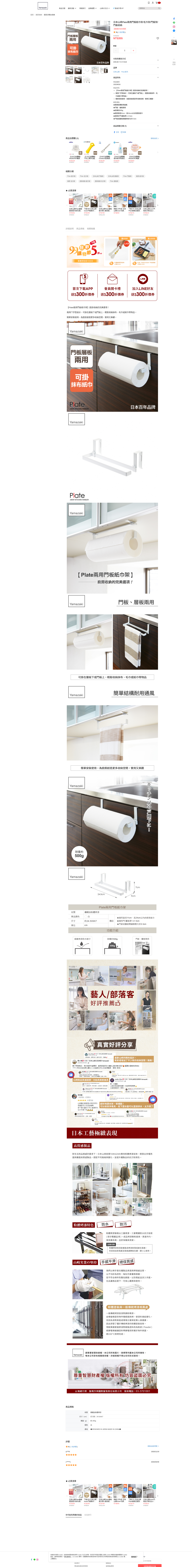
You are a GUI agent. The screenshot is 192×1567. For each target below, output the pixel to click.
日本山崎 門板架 (98, 176)
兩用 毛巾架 (71, 181)
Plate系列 (124, 72)
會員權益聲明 (110, 1566)
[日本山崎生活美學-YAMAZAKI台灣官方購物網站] (42, 5)
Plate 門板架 (127, 176)
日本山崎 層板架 (113, 176)
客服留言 (108, 1563)
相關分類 (70, 171)
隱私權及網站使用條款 (81, 1566)
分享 (117, 132)
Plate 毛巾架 (84, 176)
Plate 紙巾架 (71, 176)
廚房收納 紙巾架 (85, 181)
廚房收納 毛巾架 (100, 181)
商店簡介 (77, 1563)
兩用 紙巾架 (140, 176)
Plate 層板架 (114, 181)
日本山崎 (116, 72)
